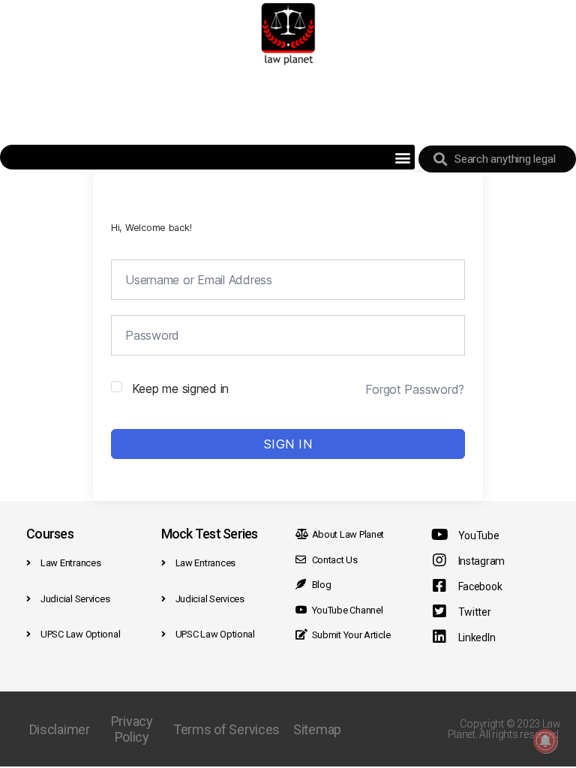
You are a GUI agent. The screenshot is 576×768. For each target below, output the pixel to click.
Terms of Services (226, 729)
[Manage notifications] (545, 741)
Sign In (288, 444)
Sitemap (317, 729)
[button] (402, 157)
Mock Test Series (209, 534)
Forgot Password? (414, 389)
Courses (50, 534)
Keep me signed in (180, 388)
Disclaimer (59, 729)
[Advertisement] (288, 105)
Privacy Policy (132, 729)
